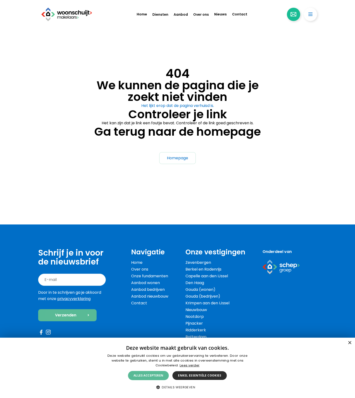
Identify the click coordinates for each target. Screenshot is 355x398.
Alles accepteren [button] (148, 375)
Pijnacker (194, 323)
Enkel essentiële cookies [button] (199, 375)
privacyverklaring (74, 298)
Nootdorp (194, 316)
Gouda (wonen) (200, 289)
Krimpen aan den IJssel (207, 303)
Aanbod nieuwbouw (149, 296)
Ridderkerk (195, 330)
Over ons (201, 14)
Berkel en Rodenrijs (203, 269)
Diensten (160, 14)
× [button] (349, 343)
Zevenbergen (198, 262)
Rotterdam (195, 337)
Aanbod (181, 14)
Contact (239, 14)
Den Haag (194, 283)
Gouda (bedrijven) (202, 296)
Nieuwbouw (196, 310)
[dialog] (177, 368)
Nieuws (220, 14)
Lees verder (189, 365)
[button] (177, 387)
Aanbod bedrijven (148, 289)
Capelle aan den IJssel (206, 276)
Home (142, 14)
